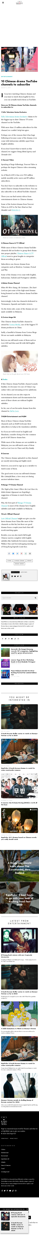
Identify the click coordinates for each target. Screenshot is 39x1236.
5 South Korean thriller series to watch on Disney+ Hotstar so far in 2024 (17, 1227)
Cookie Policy (4, 1138)
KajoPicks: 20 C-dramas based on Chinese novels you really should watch (19, 838)
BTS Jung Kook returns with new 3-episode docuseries (18, 1215)
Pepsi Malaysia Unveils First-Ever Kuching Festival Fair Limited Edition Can (24, 673)
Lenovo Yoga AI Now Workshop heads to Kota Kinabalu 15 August (23, 661)
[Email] (29, 553)
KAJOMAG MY (5, 1159)
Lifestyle (3, 1162)
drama (29, 561)
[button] (35, 598)
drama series (19, 564)
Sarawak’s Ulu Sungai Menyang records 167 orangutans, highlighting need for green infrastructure (24, 651)
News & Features (5, 1165)
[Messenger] (13, 553)
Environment (4, 1156)
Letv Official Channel (9, 519)
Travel (2, 1169)
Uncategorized (5, 1172)
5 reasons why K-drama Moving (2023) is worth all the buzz (19, 804)
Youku (5, 379)
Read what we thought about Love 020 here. (16, 374)
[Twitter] (17, 553)
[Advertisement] (19, 26)
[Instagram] (21, 576)
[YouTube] (15, 576)
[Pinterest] (21, 553)
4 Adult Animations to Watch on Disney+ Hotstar (18, 1029)
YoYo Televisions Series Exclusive (14, 117)
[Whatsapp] (25, 553)
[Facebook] (9, 553)
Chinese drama (19, 561)
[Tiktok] (15, 638)
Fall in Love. (14, 411)
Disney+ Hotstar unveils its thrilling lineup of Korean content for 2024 (17, 1101)
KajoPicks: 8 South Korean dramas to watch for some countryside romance (18, 769)
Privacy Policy (14, 1138)
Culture (3, 1149)
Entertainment (7, 76)
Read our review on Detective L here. (14, 238)
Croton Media (14, 325)
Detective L (16, 210)
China (9, 561)
